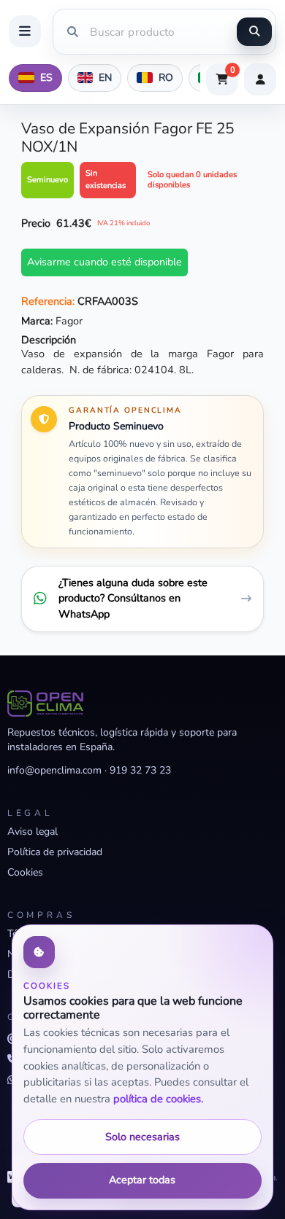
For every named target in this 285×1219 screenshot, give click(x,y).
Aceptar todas (142, 1179)
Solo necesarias (142, 1136)
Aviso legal (32, 831)
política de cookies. (158, 1098)
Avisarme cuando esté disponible (104, 261)
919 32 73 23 (140, 770)
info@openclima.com (54, 770)
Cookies (25, 872)
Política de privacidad (54, 852)
